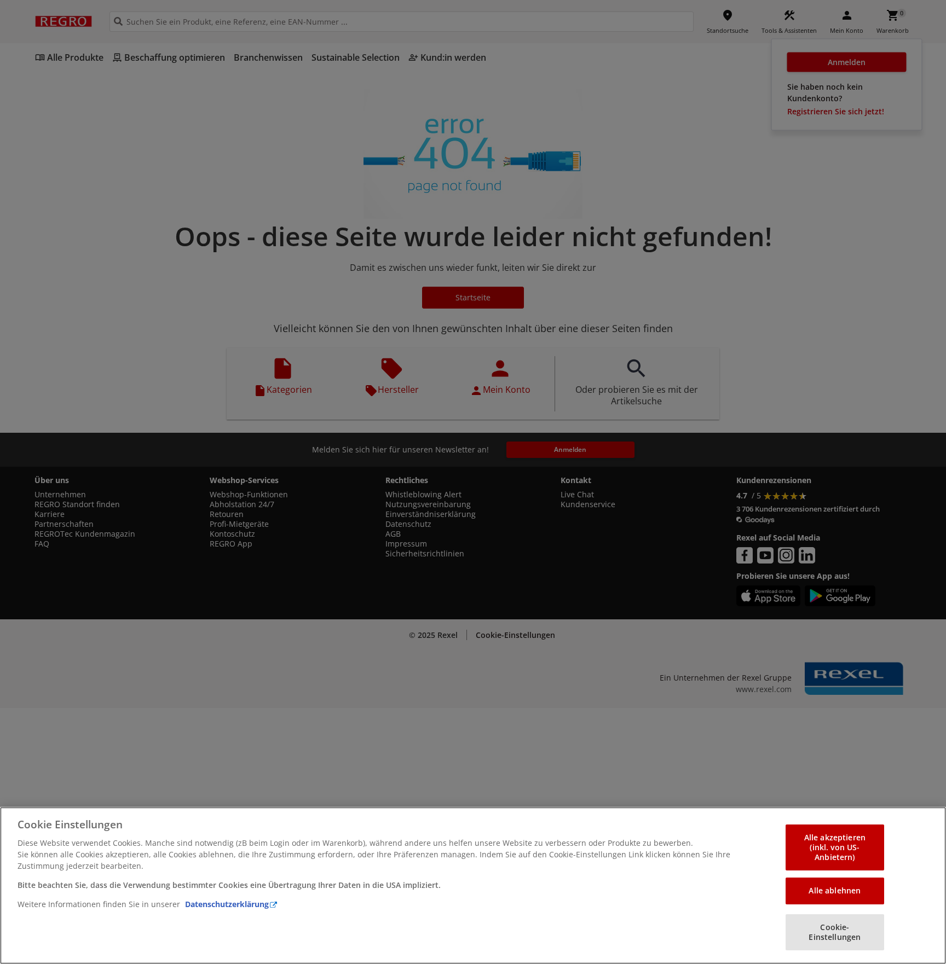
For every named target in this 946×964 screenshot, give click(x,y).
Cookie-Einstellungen (835, 932)
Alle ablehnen (835, 890)
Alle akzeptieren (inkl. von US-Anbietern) (835, 847)
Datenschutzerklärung (227, 904)
